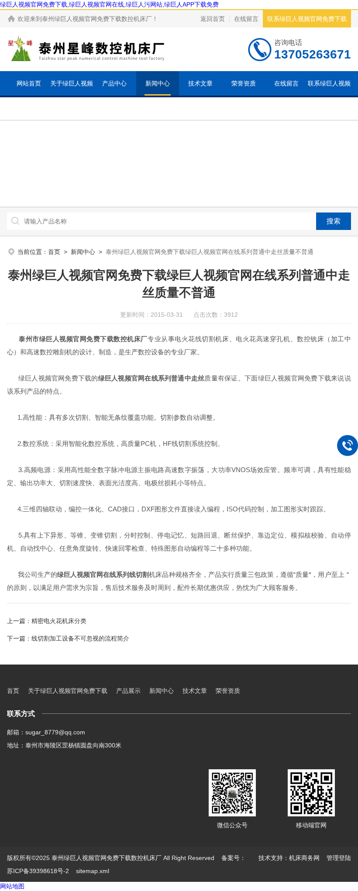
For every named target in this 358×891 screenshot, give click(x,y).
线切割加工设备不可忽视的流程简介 (80, 638)
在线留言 (246, 18)
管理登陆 (339, 857)
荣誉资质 (243, 83)
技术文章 (200, 83)
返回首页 (212, 18)
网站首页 (29, 83)
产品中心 (114, 83)
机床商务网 (304, 857)
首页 (54, 251)
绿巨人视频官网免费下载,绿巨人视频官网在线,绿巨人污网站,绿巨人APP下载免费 (109, 4)
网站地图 (12, 886)
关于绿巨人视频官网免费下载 (71, 95)
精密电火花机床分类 (58, 620)
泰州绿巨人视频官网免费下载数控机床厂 (97, 18)
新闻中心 (157, 83)
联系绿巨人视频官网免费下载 (307, 18)
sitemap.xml (92, 870)
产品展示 (128, 690)
